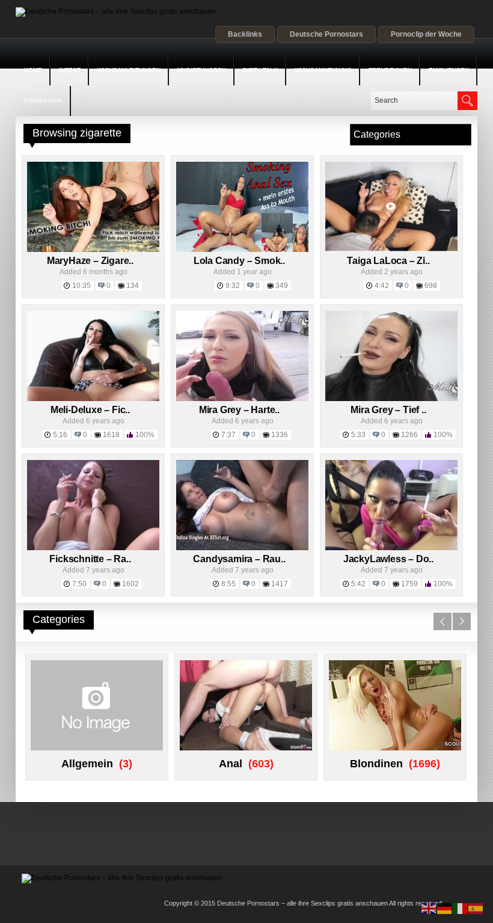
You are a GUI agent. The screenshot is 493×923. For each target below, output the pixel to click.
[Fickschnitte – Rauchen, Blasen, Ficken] (93, 548)
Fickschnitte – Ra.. (89, 559)
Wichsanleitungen (129, 70)
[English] (429, 908)
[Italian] (460, 908)
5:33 (358, 435)
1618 (111, 435)
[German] (445, 908)
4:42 (382, 285)
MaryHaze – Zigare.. (90, 261)
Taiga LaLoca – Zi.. (388, 261)
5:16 (60, 435)
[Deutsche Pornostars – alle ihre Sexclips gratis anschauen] (116, 11)
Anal (230, 764)
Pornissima (43, 100)
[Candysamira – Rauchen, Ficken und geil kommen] (242, 548)
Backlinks (245, 34)
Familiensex (449, 70)
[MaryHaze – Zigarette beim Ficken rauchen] (93, 249)
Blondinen (376, 764)
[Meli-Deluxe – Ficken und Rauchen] (93, 398)
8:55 (228, 584)
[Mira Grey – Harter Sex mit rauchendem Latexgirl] (242, 398)
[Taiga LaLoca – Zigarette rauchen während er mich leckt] (391, 249)
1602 (130, 584)
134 (132, 285)
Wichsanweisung (323, 70)
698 (430, 285)
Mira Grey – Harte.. (239, 410)
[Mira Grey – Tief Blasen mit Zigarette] (391, 398)
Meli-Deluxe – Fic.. (90, 410)
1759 (409, 584)
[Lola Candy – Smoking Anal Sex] (242, 249)
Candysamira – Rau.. (239, 559)
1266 (409, 435)
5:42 (358, 584)
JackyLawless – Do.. (388, 559)
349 (281, 285)
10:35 (81, 285)
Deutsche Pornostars (326, 34)
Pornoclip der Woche (426, 34)
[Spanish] (476, 908)
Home (33, 70)
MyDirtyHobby (201, 70)
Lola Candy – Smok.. (239, 261)
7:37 (228, 435)
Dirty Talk (260, 70)
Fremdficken (390, 70)
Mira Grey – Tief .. (388, 410)
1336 (279, 435)
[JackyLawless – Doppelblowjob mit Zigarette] (391, 548)
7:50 (79, 584)
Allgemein (87, 764)
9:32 (232, 285)
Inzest (70, 70)
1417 (279, 584)
